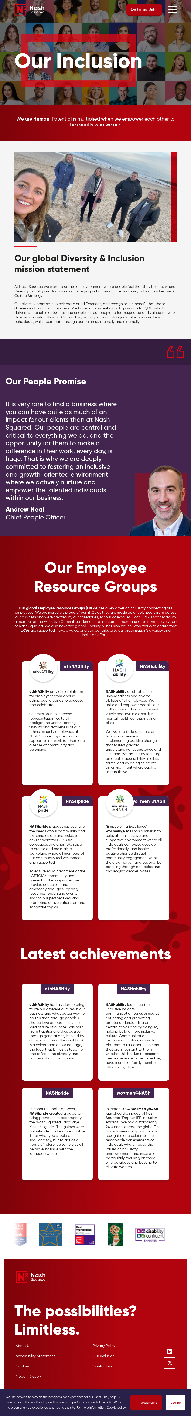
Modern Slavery (29, 1376)
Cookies (22, 1366)
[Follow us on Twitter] (169, 1363)
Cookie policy (116, 1407)
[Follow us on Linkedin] (169, 1351)
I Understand (148, 1402)
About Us (23, 1345)
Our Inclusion (104, 1356)
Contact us (102, 1366)
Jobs (147, 9)
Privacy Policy (104, 1345)
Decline (175, 1402)
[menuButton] (172, 9)
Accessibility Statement (35, 1356)
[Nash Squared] (29, 10)
